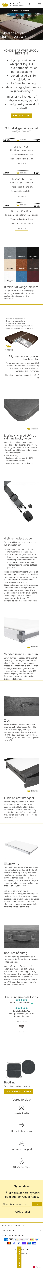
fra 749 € (21, 196)
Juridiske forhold (13, 1225)
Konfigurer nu (21, 116)
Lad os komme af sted (18, 1091)
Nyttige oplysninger (14, 1236)
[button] (19, 1032)
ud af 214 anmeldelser (20, 1002)
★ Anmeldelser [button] (19, 1257)
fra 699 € (21, 164)
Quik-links (8, 1230)
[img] (21, 1000)
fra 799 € (21, 229)
